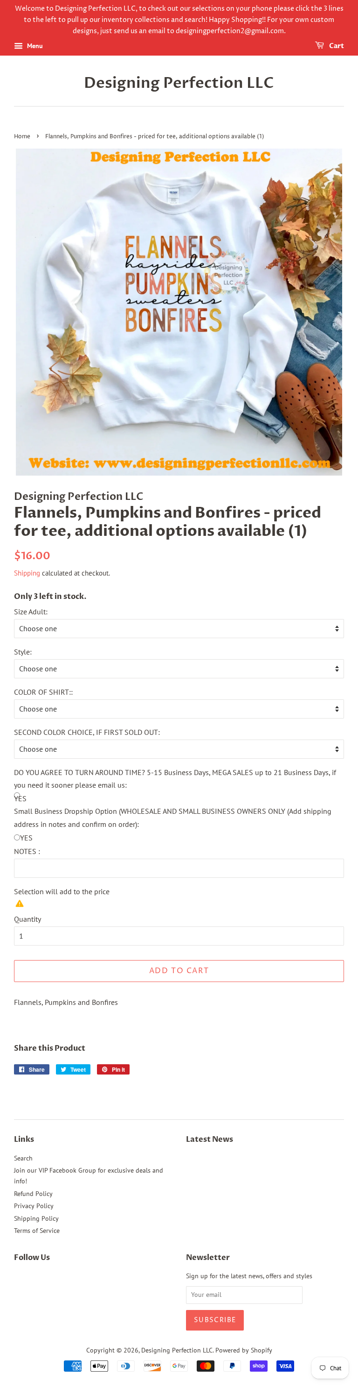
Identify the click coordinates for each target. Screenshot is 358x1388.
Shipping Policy (36, 1218)
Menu (34, 46)
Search (23, 1158)
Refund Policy (33, 1193)
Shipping (27, 573)
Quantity (27, 919)
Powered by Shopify (243, 1350)
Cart (336, 46)
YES (26, 837)
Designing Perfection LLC (179, 83)
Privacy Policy (34, 1206)
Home (22, 137)
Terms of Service (37, 1230)
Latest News (209, 1139)
